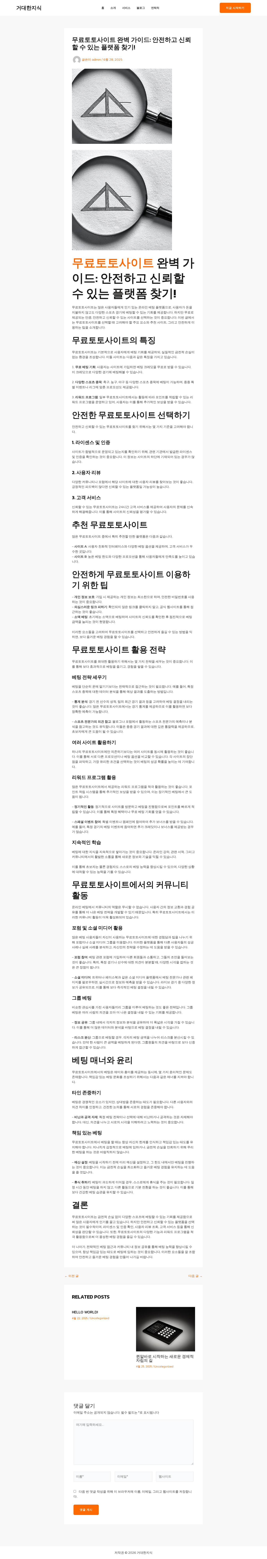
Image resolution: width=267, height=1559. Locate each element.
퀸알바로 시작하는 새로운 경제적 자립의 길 (165, 1358)
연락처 (155, 8)
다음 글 (195, 1275)
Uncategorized (99, 1318)
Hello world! (85, 1312)
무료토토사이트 (113, 263)
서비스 (126, 8)
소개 (113, 8)
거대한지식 (29, 8)
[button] (235, 8)
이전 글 (72, 1275)
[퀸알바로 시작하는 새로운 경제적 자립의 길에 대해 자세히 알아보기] (165, 1329)
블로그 (141, 8)
